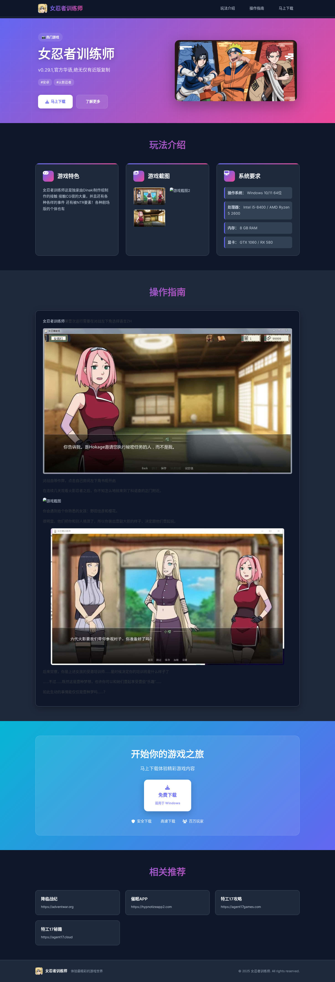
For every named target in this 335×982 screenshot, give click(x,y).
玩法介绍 (227, 8)
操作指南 (257, 8)
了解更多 (93, 101)
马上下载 (286, 8)
